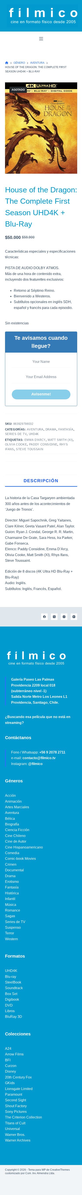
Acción (10, 795)
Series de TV (16, 434)
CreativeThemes (60, 1169)
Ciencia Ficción (17, 830)
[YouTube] (74, 616)
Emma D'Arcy (35, 440)
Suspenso (13, 927)
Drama (50, 429)
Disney (10, 1071)
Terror (9, 933)
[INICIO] (6, 63)
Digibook (12, 999)
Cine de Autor (15, 841)
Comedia (12, 853)
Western (11, 939)
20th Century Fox (18, 1077)
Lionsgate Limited (19, 1089)
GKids (10, 1083)
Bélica (10, 818)
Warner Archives (17, 1140)
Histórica (12, 893)
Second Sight (15, 1100)
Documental (14, 870)
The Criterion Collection (23, 1117)
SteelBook (13, 982)
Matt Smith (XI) (60, 440)
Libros (10, 1011)
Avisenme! (41, 394)
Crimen (10, 864)
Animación (13, 801)
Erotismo (12, 881)
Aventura (35, 429)
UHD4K (34, 434)
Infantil (10, 899)
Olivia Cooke (16, 444)
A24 (8, 1048)
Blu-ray (10, 976)
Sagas (10, 916)
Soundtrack (14, 988)
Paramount (13, 1094)
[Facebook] (44, 616)
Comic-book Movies (20, 858)
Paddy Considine (43, 444)
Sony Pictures (16, 1111)
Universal (12, 1129)
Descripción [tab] (41, 480)
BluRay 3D (13, 1016)
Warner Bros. (15, 1135)
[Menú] (41, 39)
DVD (9, 1005)
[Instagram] (64, 616)
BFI (7, 1060)
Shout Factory (16, 1106)
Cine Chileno (15, 836)
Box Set (11, 994)
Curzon (10, 1066)
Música (10, 905)
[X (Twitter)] (54, 616)
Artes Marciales (17, 807)
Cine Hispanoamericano (24, 847)
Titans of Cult (15, 1123)
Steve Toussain (29, 449)
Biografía (12, 824)
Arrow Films (14, 1054)
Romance (12, 910)
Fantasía (65, 429)
